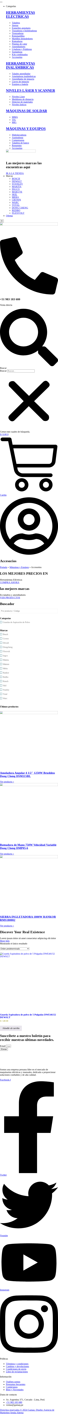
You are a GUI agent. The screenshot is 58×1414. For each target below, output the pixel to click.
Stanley (6, 690)
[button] (29, 339)
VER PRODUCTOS (10, 597)
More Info (5, 941)
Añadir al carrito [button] (10, 1028)
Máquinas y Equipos (19, 567)
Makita (6, 660)
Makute (6, 664)
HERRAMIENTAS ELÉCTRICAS (20, 14)
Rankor (6, 673)
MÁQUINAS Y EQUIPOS (26, 129)
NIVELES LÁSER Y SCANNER (30, 90)
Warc (5, 698)
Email (3, 1046)
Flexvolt (6, 651)
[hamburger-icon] (1, 2)
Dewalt (6, 643)
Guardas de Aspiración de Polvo (16, 622)
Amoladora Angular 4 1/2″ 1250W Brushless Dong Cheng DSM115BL (27, 774)
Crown (6, 639)
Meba (5, 668)
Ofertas (9, 215)
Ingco (5, 656)
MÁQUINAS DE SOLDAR (26, 111)
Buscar (3, 371)
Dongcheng (7, 647)
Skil (4, 685)
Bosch (5, 634)
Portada (3, 567)
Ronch (5, 681)
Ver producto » (7, 781)
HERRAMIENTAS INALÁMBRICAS (20, 65)
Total (5, 694)
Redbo (5, 677)
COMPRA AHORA (9, 582)
